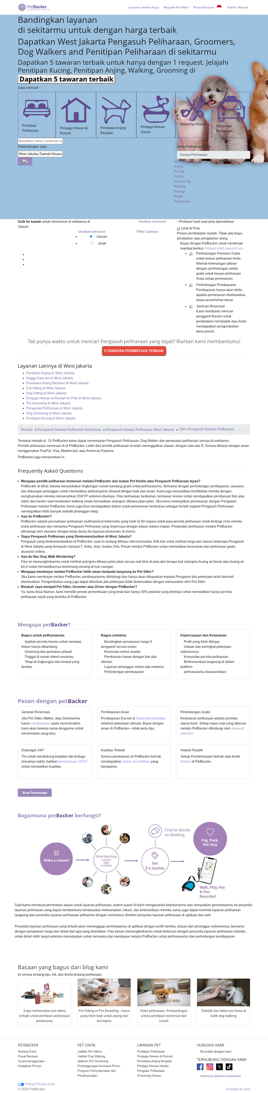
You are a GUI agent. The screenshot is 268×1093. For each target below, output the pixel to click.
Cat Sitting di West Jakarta (45, 388)
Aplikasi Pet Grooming (92, 1061)
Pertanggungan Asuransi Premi (98, 1066)
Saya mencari (28, 87)
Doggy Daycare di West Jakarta (49, 378)
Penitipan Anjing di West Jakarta (50, 373)
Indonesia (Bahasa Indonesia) (220, 1076)
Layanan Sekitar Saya (143, 7)
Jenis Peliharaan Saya (194, 146)
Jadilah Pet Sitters (89, 1051)
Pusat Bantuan (203, 7)
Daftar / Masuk (237, 7)
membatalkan (41, 723)
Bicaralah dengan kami (215, 1051)
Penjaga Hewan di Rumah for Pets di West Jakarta (63, 398)
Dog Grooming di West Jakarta (49, 413)
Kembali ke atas (237, 1089)
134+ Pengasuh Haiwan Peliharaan (206, 429)
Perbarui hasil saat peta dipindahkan (207, 221)
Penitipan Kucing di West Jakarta (50, 418)
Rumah (27, 429)
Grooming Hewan (193, 124)
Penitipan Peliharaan (30, 128)
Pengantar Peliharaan (224, 128)
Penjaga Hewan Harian (153, 129)
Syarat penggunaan (31, 1061)
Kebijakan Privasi (29, 1066)
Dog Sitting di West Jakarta (46, 393)
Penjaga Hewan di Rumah (74, 130)
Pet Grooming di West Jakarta (48, 403)
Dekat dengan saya (32, 146)
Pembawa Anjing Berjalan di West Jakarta (57, 383)
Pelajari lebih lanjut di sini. (224, 248)
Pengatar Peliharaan (151, 1070)
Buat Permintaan (35, 792)
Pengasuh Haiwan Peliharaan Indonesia (69, 429)
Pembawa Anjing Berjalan (113, 130)
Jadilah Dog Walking (91, 1056)
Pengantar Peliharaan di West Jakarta (54, 408)
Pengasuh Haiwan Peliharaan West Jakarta (140, 429)
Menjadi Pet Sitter (176, 7)
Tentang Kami (27, 1051)
